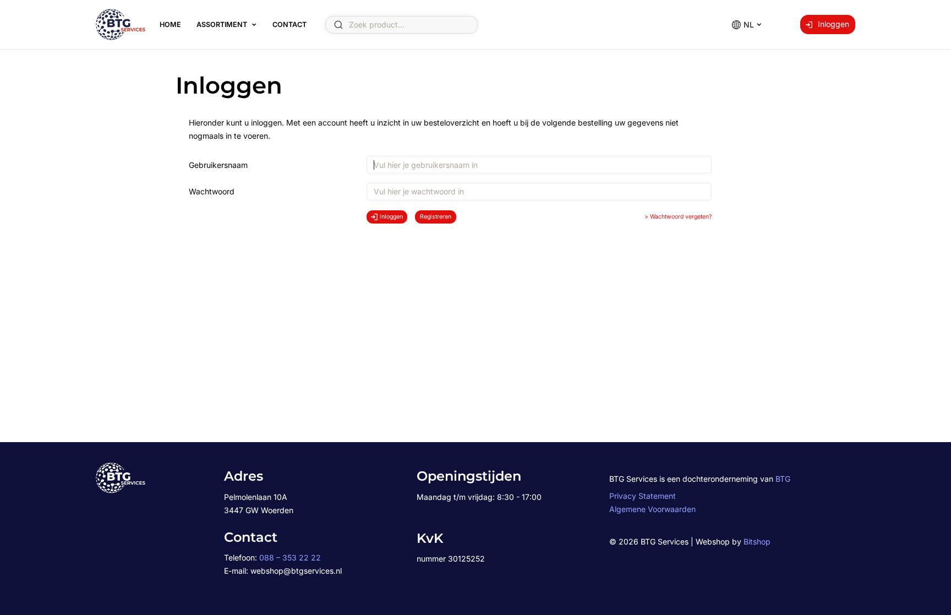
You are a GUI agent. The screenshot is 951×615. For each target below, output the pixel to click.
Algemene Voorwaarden (652, 509)
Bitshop (757, 541)
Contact (289, 24)
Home (170, 24)
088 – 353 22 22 (290, 557)
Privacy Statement (642, 495)
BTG (782, 478)
